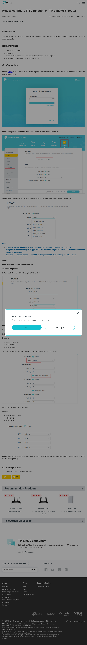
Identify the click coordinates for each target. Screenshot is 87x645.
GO (26, 327)
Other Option (60, 327)
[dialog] (43, 322)
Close (78, 313)
